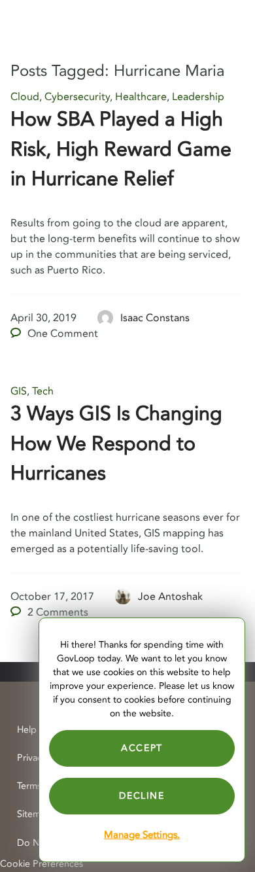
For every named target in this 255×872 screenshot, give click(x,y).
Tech (43, 391)
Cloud (24, 97)
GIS (18, 391)
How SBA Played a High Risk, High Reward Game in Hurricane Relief (120, 149)
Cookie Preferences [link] (41, 864)
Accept (142, 748)
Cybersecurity (77, 97)
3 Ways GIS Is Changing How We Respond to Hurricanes (116, 443)
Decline (141, 796)
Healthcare (141, 97)
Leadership (198, 97)
